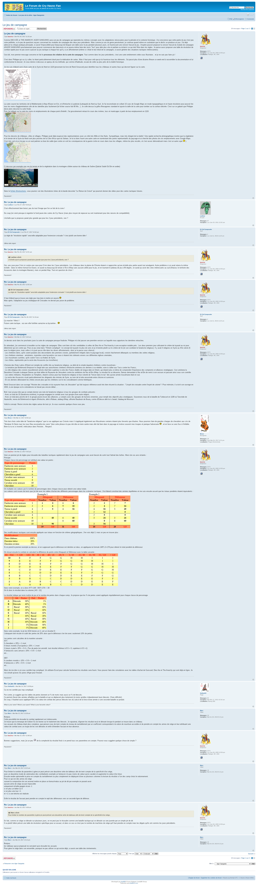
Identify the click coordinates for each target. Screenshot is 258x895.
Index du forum (11, 15)
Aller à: (211, 863)
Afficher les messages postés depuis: (104, 853)
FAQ (231, 19)
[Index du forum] (14, 6)
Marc (9, 713)
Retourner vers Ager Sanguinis (14, 863)
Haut (253, 198)
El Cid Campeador (14, 232)
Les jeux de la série (25, 15)
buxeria (10, 36)
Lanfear (10, 205)
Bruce (10, 418)
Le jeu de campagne (15, 24)
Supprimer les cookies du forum (211, 878)
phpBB (123, 881)
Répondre (6, 28)
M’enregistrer (239, 19)
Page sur (245, 28)
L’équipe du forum (194, 878)
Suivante (251, 854)
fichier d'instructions (18, 191)
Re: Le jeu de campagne (15, 202)
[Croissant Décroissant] (151, 853)
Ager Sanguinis (38, 15)
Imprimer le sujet (247, 14)
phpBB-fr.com (134, 883)
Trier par (132, 853)
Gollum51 (11, 686)
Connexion (250, 19)
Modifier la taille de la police (252, 14)
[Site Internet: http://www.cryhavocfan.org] (201, 58)
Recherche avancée (247, 9)
